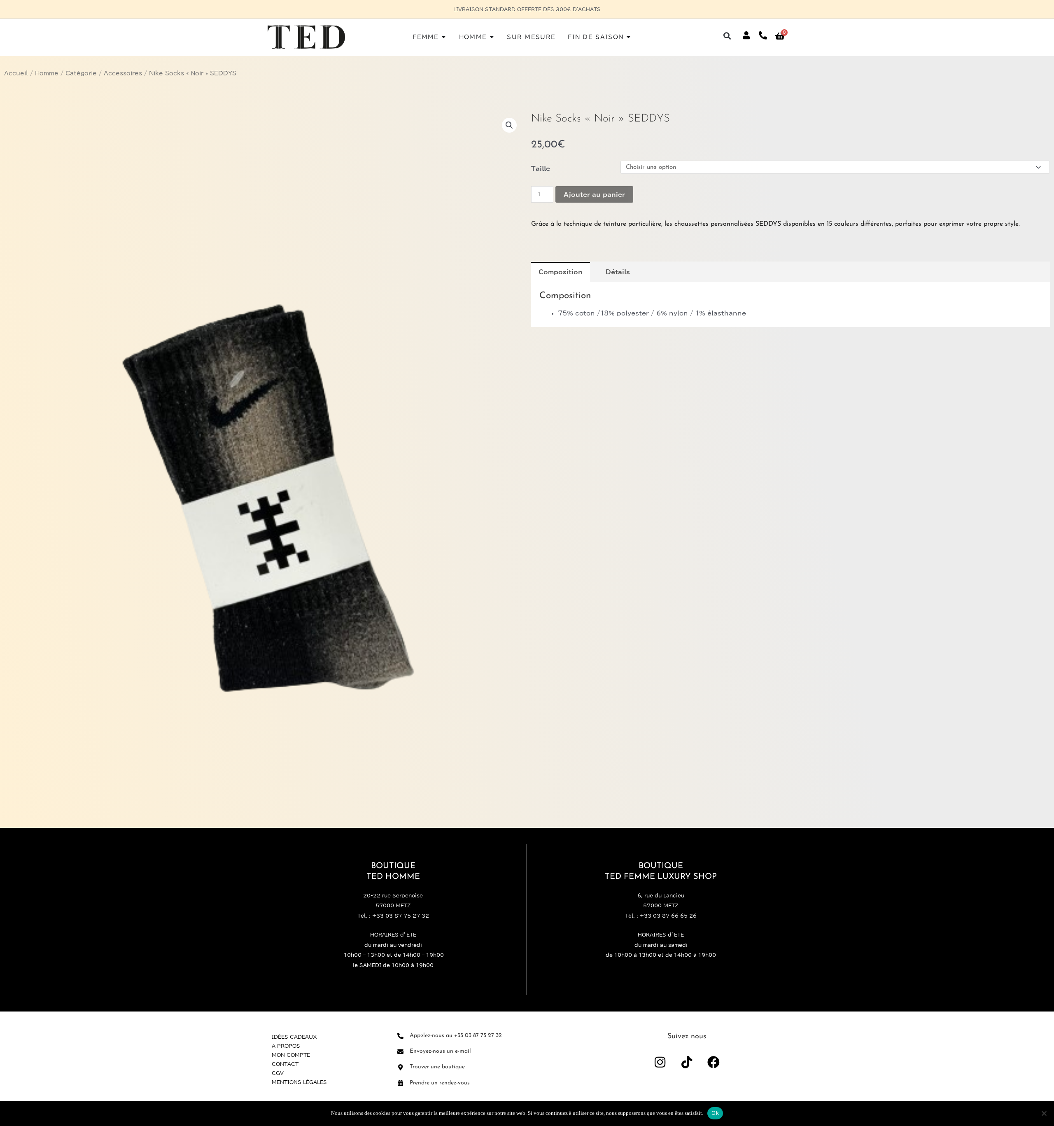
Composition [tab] (561, 272)
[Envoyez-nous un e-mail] (400, 1052)
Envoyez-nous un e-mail (440, 1051)
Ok (715, 1113)
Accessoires (123, 73)
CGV (278, 1072)
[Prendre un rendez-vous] (400, 1083)
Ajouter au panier (594, 195)
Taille (540, 169)
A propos (286, 1045)
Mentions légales (299, 1081)
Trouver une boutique (437, 1067)
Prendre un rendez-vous (440, 1083)
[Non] (1044, 1113)
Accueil (16, 73)
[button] (727, 35)
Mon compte (291, 1054)
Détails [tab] (618, 272)
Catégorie (81, 73)
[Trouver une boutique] (400, 1067)
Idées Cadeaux (294, 1036)
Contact (285, 1063)
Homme (46, 73)
